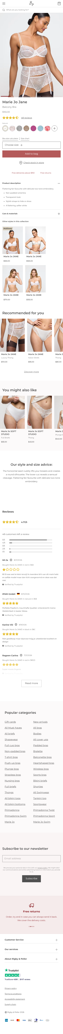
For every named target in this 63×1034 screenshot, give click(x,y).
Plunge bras (12, 769)
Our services (11, 949)
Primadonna (12, 810)
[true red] (47, 128)
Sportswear (40, 804)
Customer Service (14, 939)
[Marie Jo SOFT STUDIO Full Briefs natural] (12, 412)
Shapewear (11, 739)
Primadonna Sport (44, 816)
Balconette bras (42, 757)
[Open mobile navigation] (4, 3)
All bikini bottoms (15, 804)
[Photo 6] (57, 96)
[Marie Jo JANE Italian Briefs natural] (39, 335)
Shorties (38, 786)
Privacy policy (11, 988)
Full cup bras (12, 745)
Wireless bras (41, 769)
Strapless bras (13, 775)
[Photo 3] (26, 96)
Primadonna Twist (44, 810)
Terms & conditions (13, 994)
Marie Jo (10, 822)
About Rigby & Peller (16, 959)
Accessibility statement (15, 999)
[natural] (5, 128)
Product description (11, 183)
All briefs (10, 733)
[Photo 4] (36, 96)
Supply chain (10, 1004)
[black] (19, 128)
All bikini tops (13, 798)
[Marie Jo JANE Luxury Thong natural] (12, 335)
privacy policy (42, 868)
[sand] (26, 128)
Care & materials (9, 214)
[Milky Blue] (40, 128)
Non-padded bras (15, 751)
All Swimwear (41, 792)
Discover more (31, 371)
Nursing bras (12, 780)
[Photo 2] (16, 96)
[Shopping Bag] (59, 3)
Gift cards (10, 722)
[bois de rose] (12, 128)
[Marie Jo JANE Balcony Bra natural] (35, 240)
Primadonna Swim (16, 816)
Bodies (37, 733)
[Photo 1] (6, 96)
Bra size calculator (10, 138)
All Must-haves (13, 728)
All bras (37, 728)
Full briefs (10, 786)
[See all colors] (54, 128)
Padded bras (40, 745)
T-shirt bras (11, 757)
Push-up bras (12, 763)
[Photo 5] (47, 96)
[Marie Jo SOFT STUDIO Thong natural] (39, 412)
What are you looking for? (17, 10)
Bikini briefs (40, 780)
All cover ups (40, 739)
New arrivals (40, 722)
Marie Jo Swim (41, 822)
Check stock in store (33, 162)
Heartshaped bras (43, 763)
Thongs (9, 792)
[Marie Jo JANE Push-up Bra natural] (12, 279)
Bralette (37, 751)
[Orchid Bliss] (33, 128)
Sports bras (39, 775)
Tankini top (39, 798)
